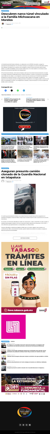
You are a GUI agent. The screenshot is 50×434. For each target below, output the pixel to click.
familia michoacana (16, 94)
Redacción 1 (9, 181)
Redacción (9, 24)
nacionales (28, 94)
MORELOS (23, 94)
